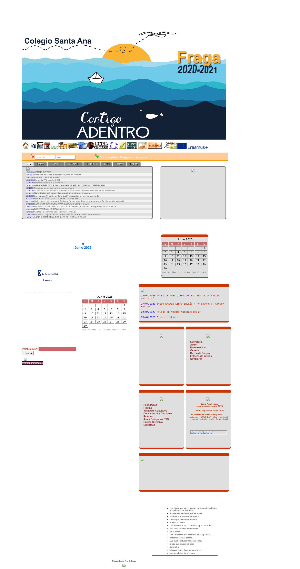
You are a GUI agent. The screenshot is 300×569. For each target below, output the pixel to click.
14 (117, 313)
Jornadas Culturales (155, 410)
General (194, 350)
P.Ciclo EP (56, 164)
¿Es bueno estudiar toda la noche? (186, 541)
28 (117, 321)
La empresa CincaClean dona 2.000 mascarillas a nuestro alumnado (66, 196)
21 (117, 317)
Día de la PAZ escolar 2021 (47, 180)
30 (85, 325)
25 (98, 321)
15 (124, 313)
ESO (106, 164)
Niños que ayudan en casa (182, 544)
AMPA (193, 344)
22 (124, 317)
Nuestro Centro (199, 347)
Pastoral (148, 416)
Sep (114, 330)
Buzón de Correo (200, 353)
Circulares (196, 359)
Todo (28, 164)
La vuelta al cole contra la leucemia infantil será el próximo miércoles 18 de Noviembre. (75, 190)
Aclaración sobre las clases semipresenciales (55, 212)
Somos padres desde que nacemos (186, 513)
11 (98, 313)
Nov (124, 330)
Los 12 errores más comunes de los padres (190, 535)
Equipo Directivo (153, 422)
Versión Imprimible (32, 363)
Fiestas (120, 164)
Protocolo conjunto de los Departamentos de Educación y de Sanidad (67, 214)
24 (91, 321)
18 (98, 317)
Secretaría (196, 341)
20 (111, 317)
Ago (108, 330)
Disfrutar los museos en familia (184, 516)
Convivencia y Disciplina (157, 413)
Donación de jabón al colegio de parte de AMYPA (57, 175)
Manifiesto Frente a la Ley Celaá (49, 183)
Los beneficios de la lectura (182, 553)
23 (85, 321)
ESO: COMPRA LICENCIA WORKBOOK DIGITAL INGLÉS (61, 204)
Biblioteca (149, 425)
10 (91, 313)
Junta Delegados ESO (156, 419)
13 (111, 313)
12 (104, 313)
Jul (104, 330)
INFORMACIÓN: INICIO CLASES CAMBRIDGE (56, 198)
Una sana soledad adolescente (184, 529)
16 (85, 317)
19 (104, 317)
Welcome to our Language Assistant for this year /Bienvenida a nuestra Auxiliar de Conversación (79, 201)
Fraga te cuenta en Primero (47, 177)
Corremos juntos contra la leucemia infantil (54, 188)
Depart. (134, 164)
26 (104, 321)
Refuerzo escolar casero (181, 538)
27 (111, 321)
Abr (89, 330)
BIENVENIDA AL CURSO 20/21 (49, 209)
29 (124, 321)
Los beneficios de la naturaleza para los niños (191, 526)
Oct (119, 330)
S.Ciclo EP (74, 164)
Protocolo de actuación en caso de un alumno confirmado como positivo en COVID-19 (75, 206)
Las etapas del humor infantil (183, 519)
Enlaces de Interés (201, 356)
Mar (84, 330)
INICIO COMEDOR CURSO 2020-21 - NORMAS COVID (60, 217)
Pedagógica (150, 405)
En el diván (175, 532)
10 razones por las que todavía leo (186, 550)
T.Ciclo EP (92, 164)
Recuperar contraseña (133, 157)
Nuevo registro (109, 157)
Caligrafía (174, 547)
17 (91, 317)
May (94, 330)
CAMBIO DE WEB (42, 172)
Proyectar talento (177, 523)
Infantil (40, 164)
